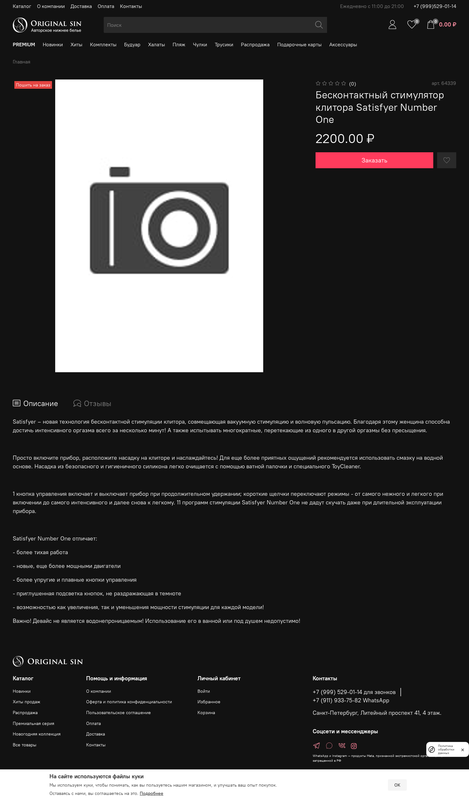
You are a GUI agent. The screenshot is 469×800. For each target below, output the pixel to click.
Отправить (138, 445)
